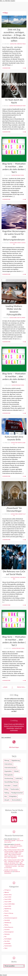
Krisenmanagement (9, 931)
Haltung (6, 792)
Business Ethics (8, 894)
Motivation (7, 934)
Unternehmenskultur (10, 767)
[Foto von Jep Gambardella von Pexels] (14, 291)
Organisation (8, 771)
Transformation (14, 789)
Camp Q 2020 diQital (9, 904)
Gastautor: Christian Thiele (18, 43)
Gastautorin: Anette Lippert (17, 317)
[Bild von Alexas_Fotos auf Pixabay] (14, 149)
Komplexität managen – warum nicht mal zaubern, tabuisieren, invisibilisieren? (13, 846)
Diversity (6, 911)
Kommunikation (16, 800)
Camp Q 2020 (7, 901)
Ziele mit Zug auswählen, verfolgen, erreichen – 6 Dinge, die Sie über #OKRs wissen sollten (14, 35)
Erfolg (6, 789)
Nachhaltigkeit (7, 938)
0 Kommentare (6, 68)
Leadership (18, 778)
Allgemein (6, 892)
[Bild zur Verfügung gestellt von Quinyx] (14, 85)
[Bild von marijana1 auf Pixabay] (14, 216)
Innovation (7, 785)
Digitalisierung (16, 760)
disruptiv (6, 800)
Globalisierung (7, 922)
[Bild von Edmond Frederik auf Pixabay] (14, 493)
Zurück (5, 687)
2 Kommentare (6, 539)
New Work (7, 941)
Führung (6, 760)
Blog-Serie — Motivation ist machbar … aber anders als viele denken (14, 866)
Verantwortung (8, 778)
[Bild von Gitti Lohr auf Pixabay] (14, 21)
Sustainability (7, 943)
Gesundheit (7, 920)
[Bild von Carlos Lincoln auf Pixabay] (14, 426)
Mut (5, 796)
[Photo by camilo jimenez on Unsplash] (14, 557)
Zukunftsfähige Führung (11, 782)
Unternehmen (8, 764)
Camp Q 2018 (7, 897)
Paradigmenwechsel (17, 792)
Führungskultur (8, 775)
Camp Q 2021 (7, 906)
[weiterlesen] (24, 68)
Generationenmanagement (10, 918)
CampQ (15, 785)
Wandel (16, 771)
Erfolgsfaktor (13, 796)
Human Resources (8, 927)
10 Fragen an (7, 890)
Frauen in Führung (8, 913)
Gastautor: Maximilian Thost (17, 105)
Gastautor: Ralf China (17, 175)
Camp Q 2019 (7, 899)
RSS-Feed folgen (14, 747)
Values (5, 948)
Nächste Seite (20, 687)
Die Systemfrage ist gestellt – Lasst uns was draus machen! (13, 840)
